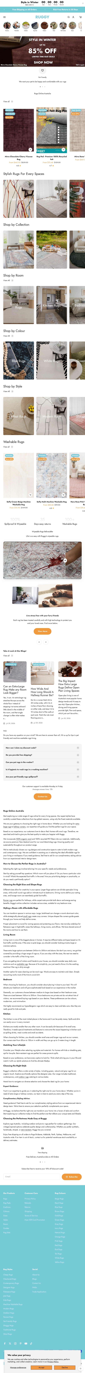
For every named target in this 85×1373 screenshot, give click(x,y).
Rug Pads (6, 1203)
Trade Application (39, 1291)
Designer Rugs (9, 1287)
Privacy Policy (30, 1198)
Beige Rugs (59, 1198)
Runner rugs (8, 900)
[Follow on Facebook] (4, 1343)
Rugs (5, 1198)
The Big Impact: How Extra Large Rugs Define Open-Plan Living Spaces (69, 686)
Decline (65, 1367)
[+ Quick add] (30, 149)
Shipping (28, 1211)
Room (5, 1224)
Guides (6, 1228)
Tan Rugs (58, 1253)
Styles (5, 1220)
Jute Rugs (6, 1296)
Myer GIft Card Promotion (35, 1220)
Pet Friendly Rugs (10, 1321)
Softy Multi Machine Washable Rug (52, 501)
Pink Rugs (58, 1241)
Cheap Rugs (8, 1274)
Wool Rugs (7, 1334)
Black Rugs (59, 1203)
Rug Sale (6, 1232)
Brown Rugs (59, 1211)
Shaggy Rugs (8, 1325)
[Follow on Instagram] (15, 1343)
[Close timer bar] (83, 3)
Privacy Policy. (53, 1361)
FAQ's (34, 1287)
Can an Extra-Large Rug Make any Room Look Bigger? (14, 689)
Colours (6, 1211)
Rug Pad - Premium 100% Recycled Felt (52, 158)
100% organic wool (23, 839)
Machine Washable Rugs (12, 1304)
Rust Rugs (58, 1249)
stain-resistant (26, 1129)
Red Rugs (58, 1245)
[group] (42, 51)
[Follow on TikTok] (31, 1343)
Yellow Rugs (59, 1262)
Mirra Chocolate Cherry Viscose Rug (18, 158)
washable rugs (22, 964)
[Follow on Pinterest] (20, 1343)
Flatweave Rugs (9, 1291)
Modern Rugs (8, 1308)
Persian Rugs (8, 1317)
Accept (41, 1367)
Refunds (28, 1203)
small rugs (27, 916)
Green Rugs (59, 1220)
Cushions (6, 1207)
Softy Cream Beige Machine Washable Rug (19, 503)
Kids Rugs (7, 1300)
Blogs (34, 1279)
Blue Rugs (58, 1207)
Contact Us (42, 796)
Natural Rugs (60, 1232)
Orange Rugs (60, 1236)
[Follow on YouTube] (25, 1343)
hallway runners (20, 826)
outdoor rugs (24, 1077)
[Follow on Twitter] (10, 1343)
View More (42, 631)
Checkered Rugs (9, 1279)
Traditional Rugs (9, 1329)
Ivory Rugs (59, 1228)
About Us (35, 1274)
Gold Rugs (59, 1215)
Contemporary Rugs (11, 1283)
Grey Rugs (59, 1224)
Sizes (5, 1215)
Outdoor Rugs (8, 1313)
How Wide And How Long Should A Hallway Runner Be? (42, 692)
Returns (27, 1207)
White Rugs (59, 1258)
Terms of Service (31, 1215)
